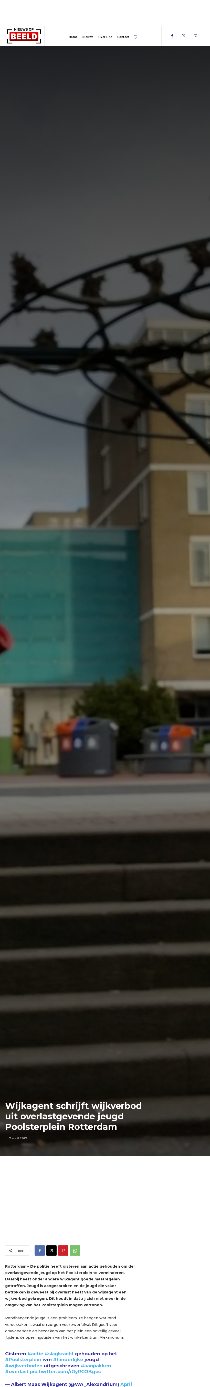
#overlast (16, 1371)
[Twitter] (183, 35)
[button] (135, 37)
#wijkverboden (24, 1366)
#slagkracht (59, 1354)
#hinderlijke (68, 1359)
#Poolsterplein (23, 1359)
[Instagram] (195, 35)
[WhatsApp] (75, 1250)
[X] (51, 1250)
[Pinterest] (63, 1250)
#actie (35, 1354)
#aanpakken (96, 1366)
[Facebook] (172, 35)
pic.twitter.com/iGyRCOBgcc (65, 1371)
